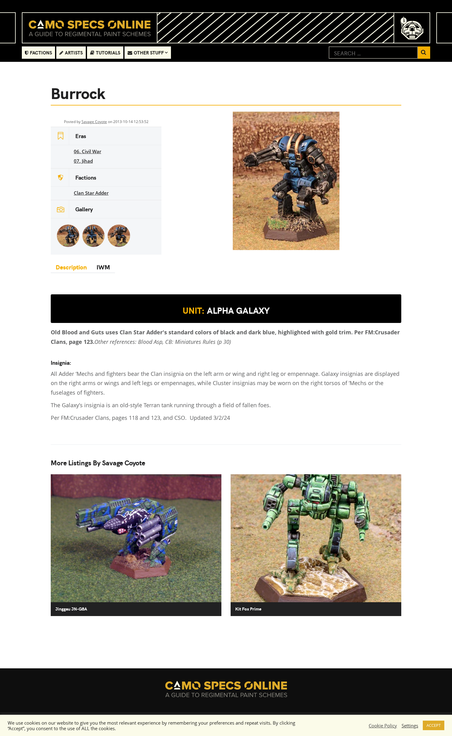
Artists (74, 52)
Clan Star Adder (91, 193)
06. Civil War (87, 151)
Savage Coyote (94, 121)
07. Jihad (83, 161)
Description (71, 266)
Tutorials (108, 52)
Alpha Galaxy (226, 310)
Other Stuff (149, 52)
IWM (103, 266)
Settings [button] (410, 725)
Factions (41, 52)
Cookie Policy (383, 725)
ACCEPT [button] (433, 725)
